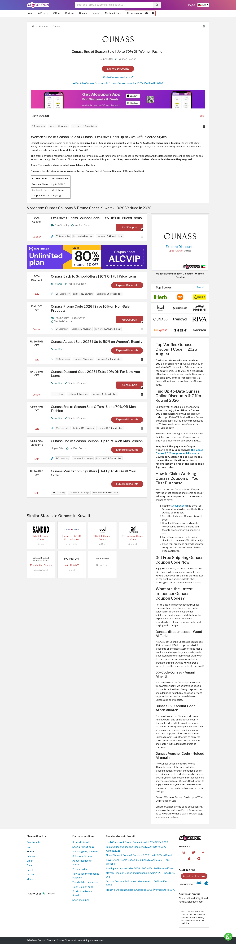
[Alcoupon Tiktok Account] (189, 858)
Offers (56, 13)
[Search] (157, 5)
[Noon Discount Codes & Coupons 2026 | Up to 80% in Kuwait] (199, 296)
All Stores (43, 13)
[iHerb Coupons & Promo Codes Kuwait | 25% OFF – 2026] (160, 296)
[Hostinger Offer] (87, 257)
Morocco (31, 879)
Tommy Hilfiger (72, 544)
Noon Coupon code (82, 887)
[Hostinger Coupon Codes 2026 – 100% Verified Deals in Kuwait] (180, 307)
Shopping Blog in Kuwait (85, 851)
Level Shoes (102, 544)
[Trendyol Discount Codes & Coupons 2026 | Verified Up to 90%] (180, 319)
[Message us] (228, 937)
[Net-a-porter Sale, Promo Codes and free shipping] (102, 558)
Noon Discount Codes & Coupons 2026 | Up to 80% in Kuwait (139, 855)
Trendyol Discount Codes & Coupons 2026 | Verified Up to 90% (140, 889)
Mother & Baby (113, 13)
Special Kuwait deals (83, 846)
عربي (192, 5)
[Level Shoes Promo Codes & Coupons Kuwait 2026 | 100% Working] (102, 529)
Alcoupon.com (179, 505)
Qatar (30, 865)
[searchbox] (114, 5)
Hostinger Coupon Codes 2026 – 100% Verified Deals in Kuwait (140, 868)
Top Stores (164, 287)
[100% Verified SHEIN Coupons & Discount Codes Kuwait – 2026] (180, 330)
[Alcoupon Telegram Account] (199, 858)
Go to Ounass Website (117, 77)
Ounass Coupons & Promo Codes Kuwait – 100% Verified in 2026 (138, 883)
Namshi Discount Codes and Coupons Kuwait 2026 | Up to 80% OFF (140, 875)
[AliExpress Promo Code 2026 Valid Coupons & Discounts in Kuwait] (160, 330)
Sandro (41, 544)
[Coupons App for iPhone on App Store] (153, 13)
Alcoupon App (134, 13)
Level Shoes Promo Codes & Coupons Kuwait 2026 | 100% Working (138, 862)
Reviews (69, 13)
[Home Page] (38, 4)
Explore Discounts (118, 68)
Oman (30, 860)
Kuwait (30, 851)
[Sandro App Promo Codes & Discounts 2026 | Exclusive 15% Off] (41, 529)
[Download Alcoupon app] (118, 99)
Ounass (56, 26)
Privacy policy (79, 869)
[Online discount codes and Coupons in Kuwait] (33, 26)
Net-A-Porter (102, 565)
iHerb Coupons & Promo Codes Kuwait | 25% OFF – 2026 (137, 842)
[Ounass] (118, 39)
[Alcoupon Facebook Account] (203, 852)
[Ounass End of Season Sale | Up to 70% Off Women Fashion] (180, 242)
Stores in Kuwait (81, 842)
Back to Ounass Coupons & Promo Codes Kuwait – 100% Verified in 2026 (119, 83)
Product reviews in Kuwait (82, 893)
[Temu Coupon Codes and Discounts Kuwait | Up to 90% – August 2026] (180, 296)
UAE (29, 846)
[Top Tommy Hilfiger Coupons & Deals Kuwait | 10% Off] (72, 529)
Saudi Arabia (33, 842)
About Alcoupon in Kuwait (82, 862)
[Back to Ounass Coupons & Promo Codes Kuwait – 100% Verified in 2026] (204, 26)
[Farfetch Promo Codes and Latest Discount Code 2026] (72, 558)
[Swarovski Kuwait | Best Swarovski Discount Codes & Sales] (133, 529)
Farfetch (71, 570)
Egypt (30, 870)
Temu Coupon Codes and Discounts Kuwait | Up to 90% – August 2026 (137, 848)
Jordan (30, 874)
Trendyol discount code (85, 882)
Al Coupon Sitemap (82, 856)
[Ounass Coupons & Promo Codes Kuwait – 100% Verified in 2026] (160, 319)
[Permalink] (52, 236)
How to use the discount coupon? (85, 875)
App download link (194, 876)
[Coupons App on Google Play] (146, 13)
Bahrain (31, 856)
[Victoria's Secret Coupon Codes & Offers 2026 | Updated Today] (41, 558)
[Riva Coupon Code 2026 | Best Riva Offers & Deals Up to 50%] (199, 319)
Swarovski (133, 544)
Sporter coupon (80, 900)
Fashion (96, 13)
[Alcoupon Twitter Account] (193, 852)
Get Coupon (129, 227)
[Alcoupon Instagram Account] (184, 852)
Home (30, 13)
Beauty (83, 13)
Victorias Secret (41, 570)
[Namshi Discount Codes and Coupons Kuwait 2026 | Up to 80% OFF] (199, 307)
